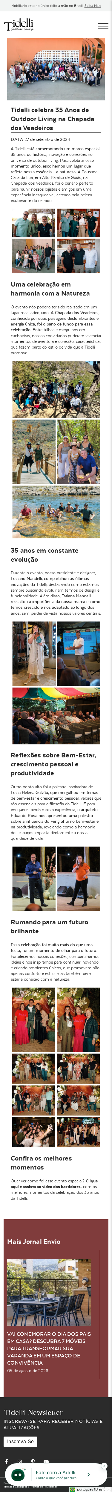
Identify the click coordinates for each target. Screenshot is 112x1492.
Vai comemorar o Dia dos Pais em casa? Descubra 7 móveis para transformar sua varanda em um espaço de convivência (49, 1348)
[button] (90, 1489)
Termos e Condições (15, 1486)
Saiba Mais (93, 6)
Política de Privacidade (44, 1486)
